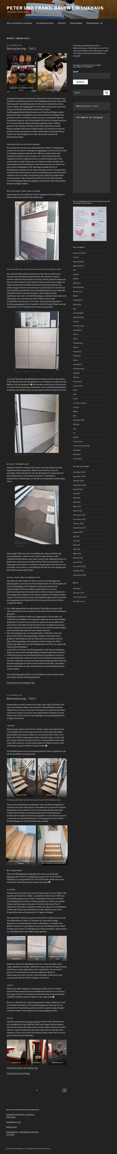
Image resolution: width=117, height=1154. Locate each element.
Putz (75, 429)
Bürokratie (77, 304)
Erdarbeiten (77, 330)
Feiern (75, 339)
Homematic (77, 382)
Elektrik (76, 321)
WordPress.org (79, 601)
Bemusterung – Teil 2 (21, 698)
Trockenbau (77, 459)
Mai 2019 (76, 545)
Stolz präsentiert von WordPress (37, 1149)
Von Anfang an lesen (45, 23)
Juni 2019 (76, 541)
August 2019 (78, 532)
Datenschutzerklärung (14, 1149)
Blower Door (78, 291)
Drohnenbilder (78, 313)
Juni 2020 (76, 493)
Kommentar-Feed (79, 597)
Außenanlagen (78, 262)
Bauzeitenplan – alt (95, 23)
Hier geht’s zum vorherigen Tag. (21, 683)
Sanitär (75, 437)
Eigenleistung (78, 317)
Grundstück (77, 364)
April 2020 (77, 502)
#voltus (76, 257)
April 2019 (76, 549)
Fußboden (77, 356)
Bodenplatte (78, 300)
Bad (74, 270)
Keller (75, 390)
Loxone (76, 407)
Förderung (77, 352)
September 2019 (79, 528)
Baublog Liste (11, 1127)
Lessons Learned (79, 403)
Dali (74, 309)
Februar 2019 (78, 558)
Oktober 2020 (78, 481)
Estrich (75, 334)
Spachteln (77, 454)
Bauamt (76, 274)
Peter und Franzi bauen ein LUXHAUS (55, 8)
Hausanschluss (79, 369)
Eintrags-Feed (78, 593)
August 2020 (78, 489)
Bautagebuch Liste (13, 1122)
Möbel (75, 411)
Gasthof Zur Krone (37, 877)
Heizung (76, 377)
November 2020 (79, 476)
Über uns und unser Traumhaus (19, 23)
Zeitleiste (62, 23)
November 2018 (79, 566)
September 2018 (79, 575)
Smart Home (78, 441)
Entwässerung (78, 326)
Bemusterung (78, 287)
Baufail (75, 279)
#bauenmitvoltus (79, 253)
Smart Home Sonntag (81, 446)
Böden (75, 296)
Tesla (13, 994)
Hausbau (76, 373)
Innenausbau (78, 386)
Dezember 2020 (79, 472)
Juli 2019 (76, 536)
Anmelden (77, 588)
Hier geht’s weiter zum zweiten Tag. (22, 1068)
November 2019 (79, 519)
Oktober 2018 (78, 571)
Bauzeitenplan (76, 23)
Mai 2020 (76, 498)
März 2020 (77, 506)
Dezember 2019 (79, 515)
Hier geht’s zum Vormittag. (18, 1073)
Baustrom (77, 283)
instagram (97, 117)
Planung (76, 424)
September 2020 (79, 485)
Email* (75, 72)
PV (74, 433)
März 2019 (77, 554)
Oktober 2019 (78, 524)
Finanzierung (78, 343)
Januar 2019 (77, 562)
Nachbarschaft (78, 420)
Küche (75, 399)
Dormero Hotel (33, 1022)
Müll (74, 416)
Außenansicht (78, 266)
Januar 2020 (77, 511)
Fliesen (76, 347)
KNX (75, 394)
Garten (75, 360)
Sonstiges (77, 450)
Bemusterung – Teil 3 (21, 48)
